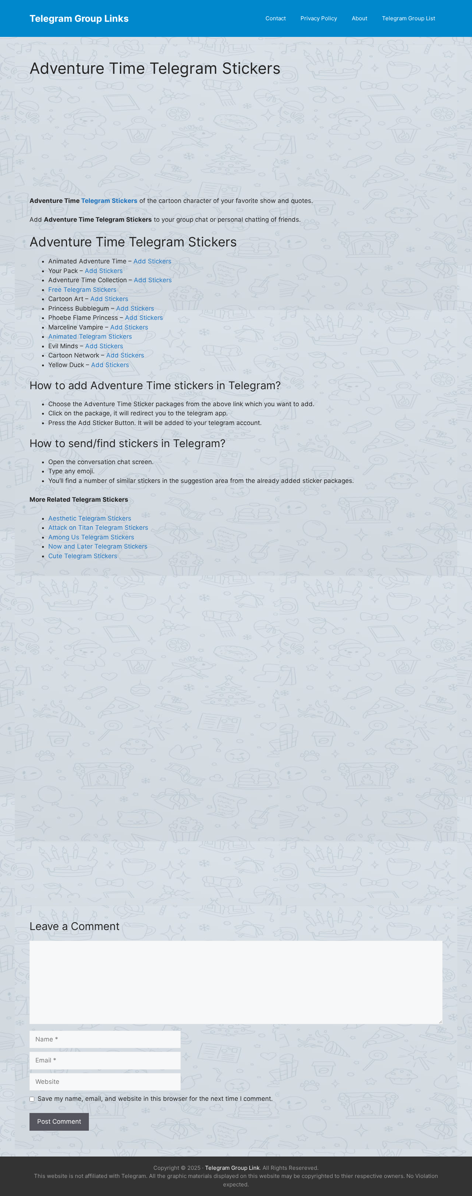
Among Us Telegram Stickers (91, 537)
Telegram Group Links (79, 18)
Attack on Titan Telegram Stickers (98, 527)
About (359, 18)
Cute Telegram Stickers (82, 556)
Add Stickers (152, 261)
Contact (276, 18)
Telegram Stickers (109, 200)
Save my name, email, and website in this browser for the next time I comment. (155, 1098)
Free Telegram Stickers (82, 289)
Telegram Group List (408, 18)
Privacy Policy (319, 18)
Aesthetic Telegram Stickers (89, 518)
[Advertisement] (236, 141)
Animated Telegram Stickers (90, 336)
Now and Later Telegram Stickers (98, 546)
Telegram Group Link (232, 1167)
